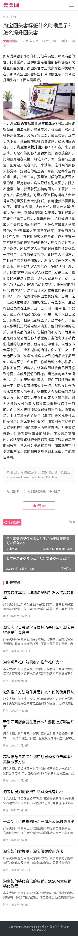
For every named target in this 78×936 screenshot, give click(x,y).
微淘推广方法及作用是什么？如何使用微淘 (38, 691)
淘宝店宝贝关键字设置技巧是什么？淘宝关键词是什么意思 (38, 630)
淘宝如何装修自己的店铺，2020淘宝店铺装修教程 (37, 883)
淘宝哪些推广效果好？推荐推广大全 (33, 661)
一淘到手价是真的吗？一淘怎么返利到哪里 (38, 821)
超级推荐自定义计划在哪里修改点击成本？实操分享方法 (38, 759)
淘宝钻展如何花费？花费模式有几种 (33, 791)
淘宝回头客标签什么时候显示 (44, 491)
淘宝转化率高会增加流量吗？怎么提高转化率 (38, 595)
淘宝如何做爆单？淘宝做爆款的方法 (33, 851)
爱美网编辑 (10, 41)
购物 (64, 41)
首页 (5, 16)
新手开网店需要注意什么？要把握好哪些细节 (38, 724)
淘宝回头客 (12, 491)
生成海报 (13, 522)
